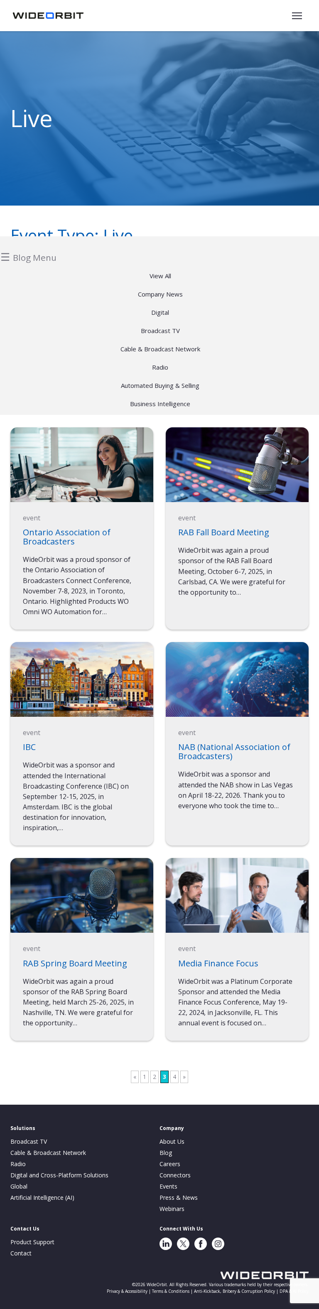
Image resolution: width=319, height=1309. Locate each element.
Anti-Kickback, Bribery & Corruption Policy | (237, 1291)
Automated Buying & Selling (160, 385)
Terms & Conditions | (173, 1291)
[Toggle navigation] (297, 16)
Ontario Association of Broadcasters (66, 537)
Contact (21, 1253)
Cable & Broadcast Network (160, 349)
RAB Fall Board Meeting (223, 532)
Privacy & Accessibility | (129, 1291)
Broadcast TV (160, 330)
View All (160, 276)
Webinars (172, 1209)
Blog (166, 1153)
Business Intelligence (160, 404)
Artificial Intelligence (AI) (42, 1197)
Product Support (32, 1242)
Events (168, 1186)
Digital (160, 312)
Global (18, 1186)
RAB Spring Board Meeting (75, 963)
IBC (29, 747)
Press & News (179, 1197)
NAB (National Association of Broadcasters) (234, 751)
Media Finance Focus (218, 963)
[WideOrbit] (48, 15)
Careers (170, 1164)
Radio (160, 367)
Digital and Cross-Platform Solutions (59, 1175)
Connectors (175, 1175)
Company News (160, 294)
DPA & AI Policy (294, 1291)
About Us (172, 1141)
